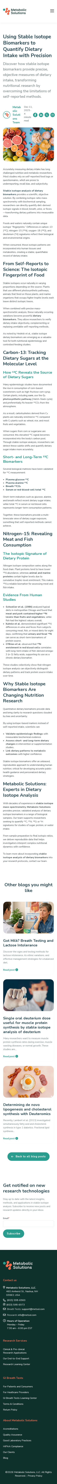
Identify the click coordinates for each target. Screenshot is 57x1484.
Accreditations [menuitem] (10, 1429)
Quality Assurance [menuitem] (12, 1434)
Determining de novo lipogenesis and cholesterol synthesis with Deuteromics (27, 1109)
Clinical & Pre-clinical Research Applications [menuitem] (15, 1351)
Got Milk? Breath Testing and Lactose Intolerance (28, 943)
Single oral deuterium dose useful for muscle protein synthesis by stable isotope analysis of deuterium (26, 1025)
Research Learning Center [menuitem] (16, 1364)
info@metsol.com (21, 1315)
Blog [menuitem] (5, 1458)
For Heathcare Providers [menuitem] (16, 1392)
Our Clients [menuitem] (9, 1452)
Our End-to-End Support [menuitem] (16, 1358)
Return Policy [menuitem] (10, 1409)
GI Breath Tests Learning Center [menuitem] (20, 1398)
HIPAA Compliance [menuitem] (13, 1446)
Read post (9, 969)
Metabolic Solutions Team (17, 114)
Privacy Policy (35, 1475)
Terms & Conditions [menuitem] (13, 1404)
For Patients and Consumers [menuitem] (18, 1386)
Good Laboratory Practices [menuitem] (17, 1440)
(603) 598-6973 (15, 1304)
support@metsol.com (26, 1309)
